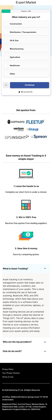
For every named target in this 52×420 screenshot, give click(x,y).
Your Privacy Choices (11, 373)
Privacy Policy (7, 369)
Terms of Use (7, 377)
